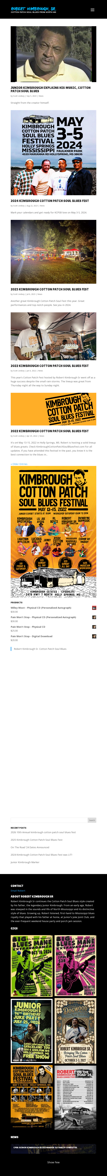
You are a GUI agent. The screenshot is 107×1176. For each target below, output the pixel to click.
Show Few (53, 1162)
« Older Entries (19, 464)
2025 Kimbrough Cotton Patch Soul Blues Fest (37, 839)
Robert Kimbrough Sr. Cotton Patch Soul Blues (40, 648)
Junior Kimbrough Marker (25, 862)
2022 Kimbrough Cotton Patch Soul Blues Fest (50, 366)
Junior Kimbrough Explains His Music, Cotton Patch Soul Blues (51, 89)
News (41, 96)
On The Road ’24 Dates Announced (30, 847)
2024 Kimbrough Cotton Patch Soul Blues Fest (50, 201)
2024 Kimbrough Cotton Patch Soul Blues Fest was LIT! (41, 854)
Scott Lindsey (19, 96)
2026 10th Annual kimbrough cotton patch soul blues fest (43, 832)
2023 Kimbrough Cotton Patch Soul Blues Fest (50, 289)
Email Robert (18, 890)
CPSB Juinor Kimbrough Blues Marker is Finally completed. (53, 1149)
